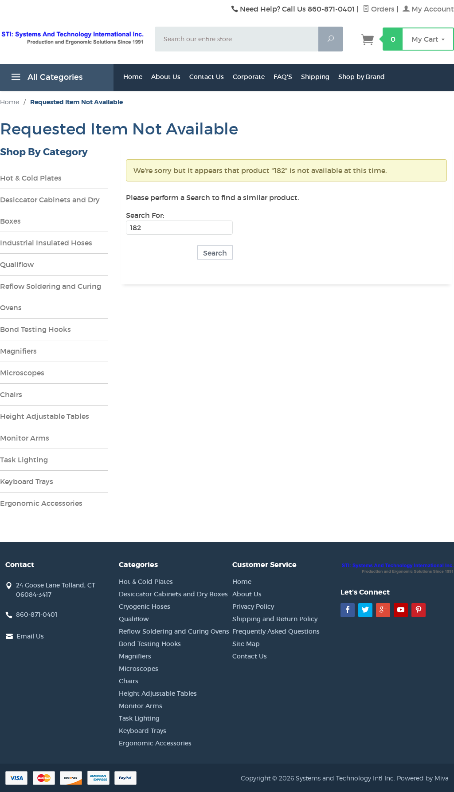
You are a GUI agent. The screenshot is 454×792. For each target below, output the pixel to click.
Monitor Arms (24, 437)
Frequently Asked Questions (276, 631)
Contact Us (206, 77)
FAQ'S (283, 77)
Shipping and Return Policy (274, 619)
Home (132, 77)
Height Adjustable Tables (44, 416)
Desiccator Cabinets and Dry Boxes (50, 210)
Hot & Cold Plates (31, 177)
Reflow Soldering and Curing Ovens (50, 297)
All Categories (53, 77)
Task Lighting (24, 459)
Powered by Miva (423, 778)
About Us (165, 77)
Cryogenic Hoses (144, 607)
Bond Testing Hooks (35, 329)
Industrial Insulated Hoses (46, 242)
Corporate (249, 77)
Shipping (315, 77)
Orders (382, 8)
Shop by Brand (361, 77)
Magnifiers (18, 351)
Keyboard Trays (26, 481)
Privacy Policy (253, 607)
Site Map (246, 644)
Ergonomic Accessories (41, 503)
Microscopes (22, 372)
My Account (432, 8)
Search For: (145, 215)
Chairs (11, 394)
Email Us (30, 636)
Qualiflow (17, 264)
